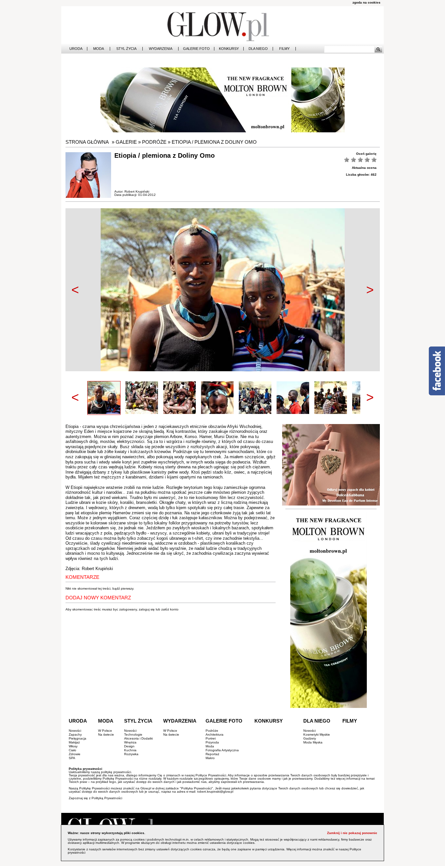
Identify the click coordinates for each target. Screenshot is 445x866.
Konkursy (229, 49)
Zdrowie (74, 754)
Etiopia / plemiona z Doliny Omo (214, 142)
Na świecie (106, 734)
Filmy (284, 49)
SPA (72, 758)
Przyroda (212, 742)
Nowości (75, 730)
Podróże (154, 142)
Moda (98, 49)
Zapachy (75, 734)
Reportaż (212, 754)
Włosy (73, 746)
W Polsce (105, 730)
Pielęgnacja (77, 738)
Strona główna (87, 141)
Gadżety (309, 738)
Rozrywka (131, 754)
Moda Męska (313, 742)
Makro (210, 758)
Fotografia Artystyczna (222, 750)
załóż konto (170, 609)
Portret (211, 738)
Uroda (75, 49)
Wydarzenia (160, 49)
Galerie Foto (196, 49)
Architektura (214, 734)
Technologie (133, 734)
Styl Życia (126, 49)
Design (129, 746)
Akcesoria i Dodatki (138, 738)
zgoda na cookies (366, 2)
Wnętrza (130, 742)
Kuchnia (130, 750)
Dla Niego (258, 49)
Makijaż (74, 742)
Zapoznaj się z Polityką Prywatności (95, 798)
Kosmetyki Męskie (316, 734)
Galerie (126, 142)
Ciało (72, 750)
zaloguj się (147, 609)
